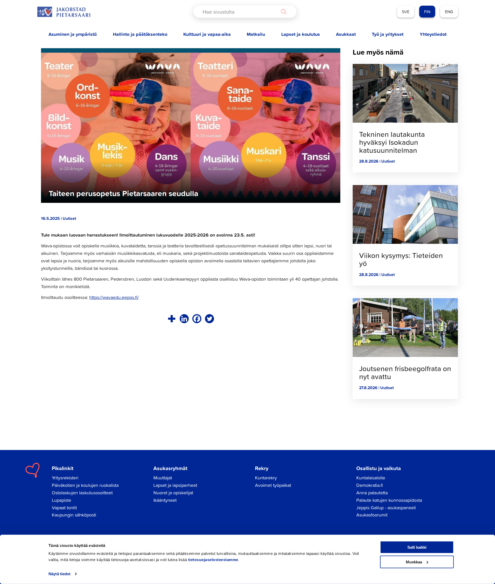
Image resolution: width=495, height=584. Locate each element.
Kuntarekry (266, 477)
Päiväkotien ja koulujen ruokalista (85, 485)
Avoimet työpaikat (273, 485)
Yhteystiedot (433, 34)
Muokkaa (414, 562)
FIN (427, 11)
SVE (405, 11)
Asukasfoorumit (371, 515)
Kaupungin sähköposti (74, 515)
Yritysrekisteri (65, 477)
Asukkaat (346, 34)
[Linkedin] (184, 318)
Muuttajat (162, 477)
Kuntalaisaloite (370, 477)
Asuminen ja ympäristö (72, 34)
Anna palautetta (372, 492)
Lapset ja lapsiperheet (175, 485)
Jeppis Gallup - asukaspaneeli (386, 507)
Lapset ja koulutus (300, 34)
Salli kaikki (416, 547)
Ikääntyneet (165, 500)
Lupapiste (61, 500)
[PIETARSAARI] (63, 11)
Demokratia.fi (369, 485)
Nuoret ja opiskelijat (173, 492)
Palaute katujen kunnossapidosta (389, 500)
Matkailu (256, 34)
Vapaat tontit (64, 507)
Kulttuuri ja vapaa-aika (207, 34)
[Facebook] (196, 318)
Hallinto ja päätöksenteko (140, 34)
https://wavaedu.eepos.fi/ (114, 297)
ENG (449, 11)
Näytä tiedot (59, 574)
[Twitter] (209, 318)
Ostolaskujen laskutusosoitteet (82, 492)
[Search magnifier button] (283, 11)
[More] (171, 318)
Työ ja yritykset (387, 34)
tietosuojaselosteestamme (213, 559)
